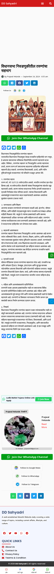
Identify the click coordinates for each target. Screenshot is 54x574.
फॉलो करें (33, 572)
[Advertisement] (27, 35)
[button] (42, 3)
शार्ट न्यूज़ (20, 572)
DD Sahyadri (9, 3)
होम (6, 572)
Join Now (44, 399)
